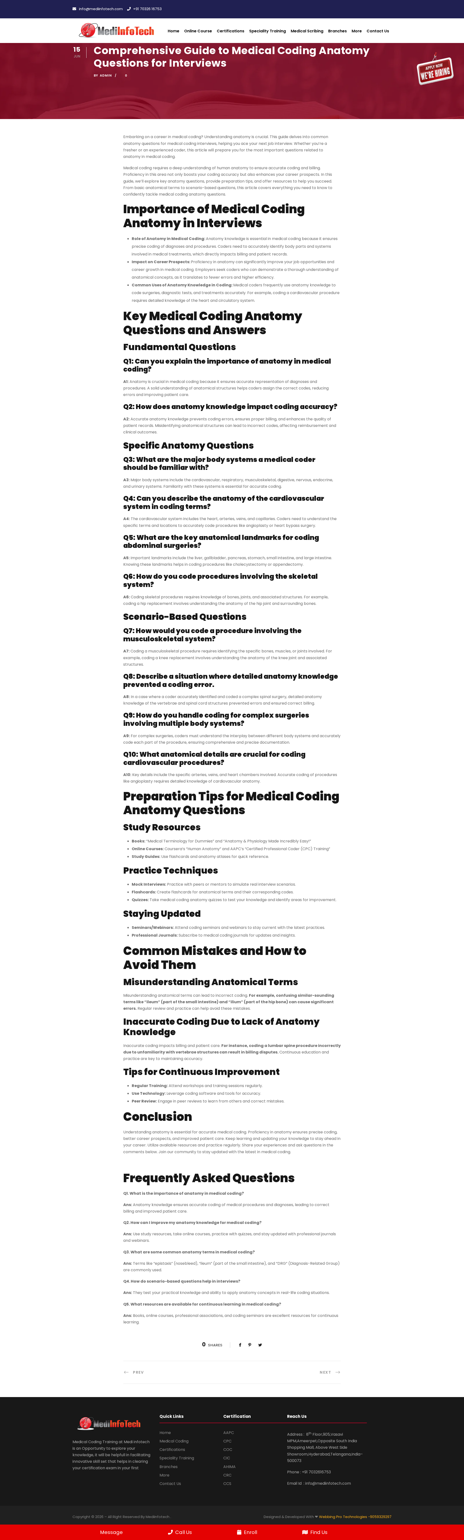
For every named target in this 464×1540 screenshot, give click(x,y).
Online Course (198, 31)
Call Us (183, 1532)
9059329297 (381, 1516)
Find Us (318, 1532)
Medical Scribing (307, 31)
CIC (226, 1458)
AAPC (228, 1432)
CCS (227, 1483)
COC (227, 1449)
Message (111, 1532)
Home (173, 31)
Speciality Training (177, 1458)
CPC (227, 1441)
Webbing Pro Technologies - (344, 1516)
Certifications (172, 1449)
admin (106, 75)
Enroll (250, 1532)
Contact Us (378, 31)
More (164, 1475)
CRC (227, 1475)
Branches (337, 31)
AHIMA (229, 1466)
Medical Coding (174, 1441)
